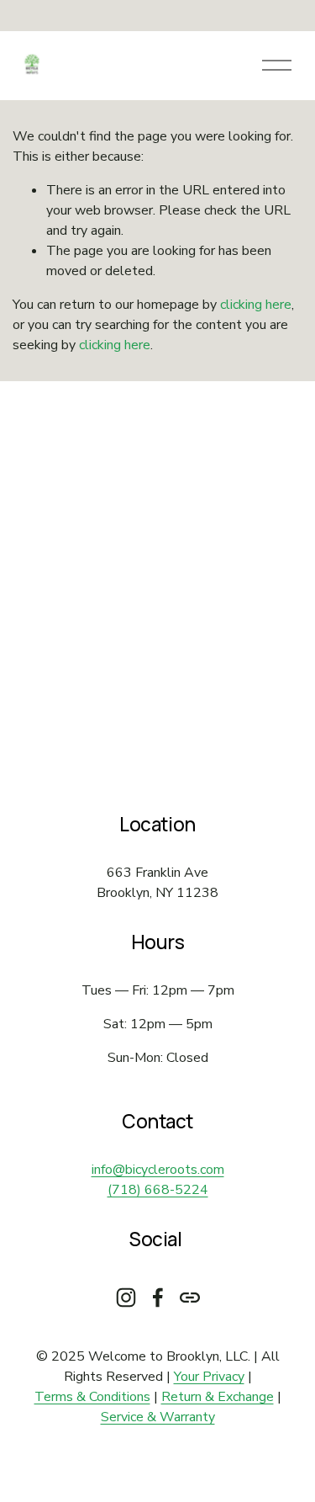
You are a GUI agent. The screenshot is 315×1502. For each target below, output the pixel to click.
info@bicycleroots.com (158, 1169)
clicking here (255, 304)
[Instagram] (126, 1297)
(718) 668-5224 (158, 1190)
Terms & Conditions (92, 1397)
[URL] (190, 1297)
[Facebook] (158, 1297)
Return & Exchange (217, 1397)
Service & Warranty (158, 1417)
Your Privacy (209, 1376)
